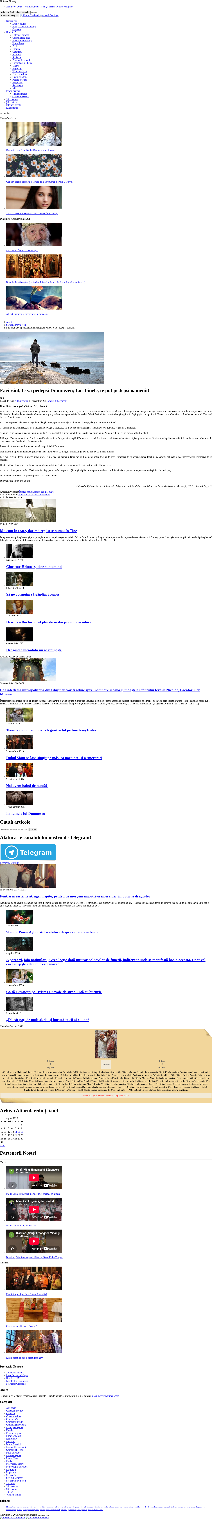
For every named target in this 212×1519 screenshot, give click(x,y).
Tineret (15, 65)
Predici (15, 46)
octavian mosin (192, 1507)
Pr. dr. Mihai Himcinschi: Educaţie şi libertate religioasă (33, 1194)
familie (103, 1507)
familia (97, 1507)
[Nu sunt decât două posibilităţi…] (34, 245)
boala (14, 1507)
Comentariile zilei (21, 37)
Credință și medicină (22, 63)
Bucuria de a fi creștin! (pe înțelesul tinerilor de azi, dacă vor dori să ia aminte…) (45, 282)
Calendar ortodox (20, 35)
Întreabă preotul (14, 105)
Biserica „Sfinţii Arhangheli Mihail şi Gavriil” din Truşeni (34, 1257)
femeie (117, 1507)
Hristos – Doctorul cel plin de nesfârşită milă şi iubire (48, 622)
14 (15, 1131)
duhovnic (83, 1507)
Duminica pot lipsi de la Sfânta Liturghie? (26, 1294)
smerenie (64, 1510)
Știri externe (12, 102)
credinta (65, 1507)
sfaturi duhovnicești (53, 1510)
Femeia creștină (13, 1433)
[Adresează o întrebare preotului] (32, 12)
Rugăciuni (17, 82)
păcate (29, 1510)
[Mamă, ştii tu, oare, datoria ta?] (34, 1220)
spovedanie (72, 1510)
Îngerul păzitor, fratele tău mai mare (36, 491)
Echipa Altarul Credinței (24, 26)
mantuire (163, 1507)
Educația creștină (14, 1427)
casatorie (26, 1507)
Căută (33, 830)
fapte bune (110, 1507)
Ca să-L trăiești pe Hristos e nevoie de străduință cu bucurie (54, 992)
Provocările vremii (21, 60)
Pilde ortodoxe (19, 71)
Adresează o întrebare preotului (15, 12)
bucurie (19, 1507)
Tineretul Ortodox (15, 1372)
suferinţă (80, 1510)
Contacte (16, 29)
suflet (85, 1510)
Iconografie (11, 1438)
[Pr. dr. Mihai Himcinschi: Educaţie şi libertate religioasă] (34, 1188)
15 (19, 1131)
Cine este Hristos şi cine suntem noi (34, 567)
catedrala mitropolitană (38, 1507)
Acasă (9, 322)
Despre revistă (19, 23)
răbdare (42, 1510)
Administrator (21, 401)
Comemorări (12, 1419)
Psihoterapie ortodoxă (16, 1466)
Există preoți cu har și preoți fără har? (24, 1357)
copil (59, 1507)
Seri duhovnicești (14, 1478)
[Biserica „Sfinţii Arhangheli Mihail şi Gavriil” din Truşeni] (34, 1252)
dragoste (76, 1507)
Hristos (125, 1507)
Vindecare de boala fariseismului (34, 494)
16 (22, 1131)
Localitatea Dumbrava (17, 1381)
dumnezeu (91, 1507)
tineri (90, 1510)
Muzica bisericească (16, 1447)
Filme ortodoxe (19, 74)
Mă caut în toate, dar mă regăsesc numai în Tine (38, 531)
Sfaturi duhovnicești (22, 40)
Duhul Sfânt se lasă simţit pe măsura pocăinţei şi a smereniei (54, 758)
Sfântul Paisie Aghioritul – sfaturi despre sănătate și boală (52, 932)
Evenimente (12, 107)
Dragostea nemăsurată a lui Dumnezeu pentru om (30, 150)
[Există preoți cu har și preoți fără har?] (34, 1352)
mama (157, 1507)
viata (94, 1510)
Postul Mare (18, 43)
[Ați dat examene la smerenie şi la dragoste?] (34, 308)
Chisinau (50, 1507)
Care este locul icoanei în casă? (21, 1326)
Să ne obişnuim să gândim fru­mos (33, 594)
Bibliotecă (11, 32)
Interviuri (16, 54)
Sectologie (17, 85)
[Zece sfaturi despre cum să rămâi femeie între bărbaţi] (34, 208)
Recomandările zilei (9, 863)
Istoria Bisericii (13, 1444)
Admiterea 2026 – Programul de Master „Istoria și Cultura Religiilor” (40, 6)
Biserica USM (13, 1378)
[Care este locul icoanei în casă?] (34, 1320)
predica (19, 1510)
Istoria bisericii (13, 91)
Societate (16, 57)
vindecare (99, 1510)
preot (25, 1510)
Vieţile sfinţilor (19, 93)
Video (15, 88)
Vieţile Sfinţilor (13, 1494)
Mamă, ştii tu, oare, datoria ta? (21, 1225)
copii (55, 1507)
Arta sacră (11, 1408)
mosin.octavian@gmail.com (105, 1396)
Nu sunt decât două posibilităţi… (22, 250)
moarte (183, 1507)
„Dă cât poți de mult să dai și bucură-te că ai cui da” (47, 1020)
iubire (140, 1507)
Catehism (17, 51)
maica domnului (149, 1507)
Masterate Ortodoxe (16, 1383)
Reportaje (17, 68)
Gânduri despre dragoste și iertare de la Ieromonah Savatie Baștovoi (39, 181)
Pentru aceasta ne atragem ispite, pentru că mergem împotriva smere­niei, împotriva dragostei (75, 896)
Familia (16, 49)
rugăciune (35, 1510)
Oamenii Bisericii (14, 1450)
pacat (200, 1507)
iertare (131, 1507)
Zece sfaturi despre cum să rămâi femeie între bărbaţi (32, 213)
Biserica (9, 1507)
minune (178, 1507)
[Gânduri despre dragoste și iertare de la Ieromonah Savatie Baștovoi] (34, 176)
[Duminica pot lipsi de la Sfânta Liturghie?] (34, 1289)
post (14, 1510)
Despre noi (11, 21)
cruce (70, 1507)
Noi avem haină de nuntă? (27, 786)
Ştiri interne (12, 99)
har (121, 1507)
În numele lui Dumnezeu (25, 813)
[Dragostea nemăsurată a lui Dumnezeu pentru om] (34, 144)
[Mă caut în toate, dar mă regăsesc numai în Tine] (28, 521)
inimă (136, 1507)
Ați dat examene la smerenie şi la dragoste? (27, 314)
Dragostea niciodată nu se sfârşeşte (34, 650)
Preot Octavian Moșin (17, 1375)
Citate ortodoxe (19, 77)
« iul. (2, 1145)
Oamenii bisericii (20, 96)
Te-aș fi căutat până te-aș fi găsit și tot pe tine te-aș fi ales (51, 730)
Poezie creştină (19, 79)
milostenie (171, 1507)
